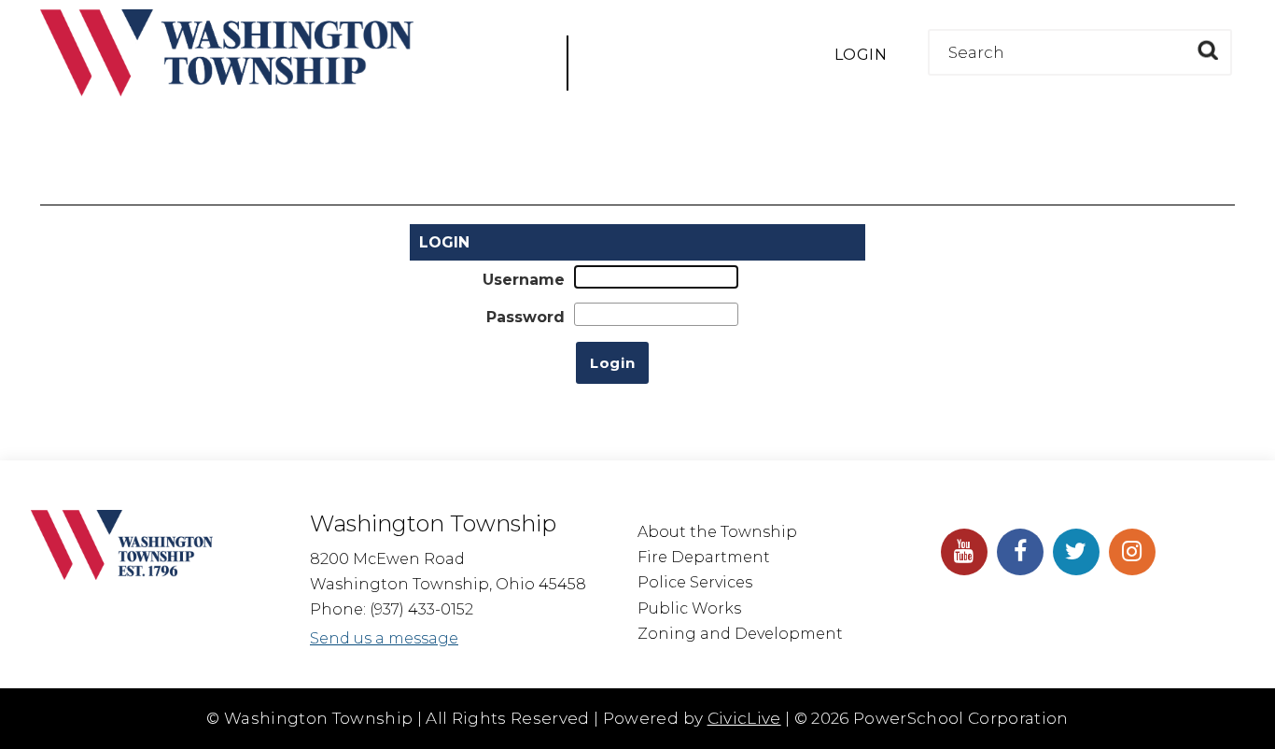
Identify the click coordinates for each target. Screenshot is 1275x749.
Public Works (689, 608)
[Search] (1207, 50)
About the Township (717, 532)
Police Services (695, 582)
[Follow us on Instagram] (1132, 552)
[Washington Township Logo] (226, 91)
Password (525, 317)
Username (524, 280)
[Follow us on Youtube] (964, 552)
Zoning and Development (740, 634)
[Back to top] (1242, 707)
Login (860, 55)
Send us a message (384, 638)
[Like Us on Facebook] (1020, 552)
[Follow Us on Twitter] (1076, 552)
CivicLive (744, 718)
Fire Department (704, 557)
